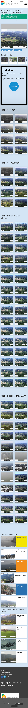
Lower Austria (14, 21)
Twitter (5, 676)
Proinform (5, 670)
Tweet (5, 50)
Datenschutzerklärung (6, 674)
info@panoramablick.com (7, 685)
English (25, 1)
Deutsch (21, 1)
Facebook (2, 676)
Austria (7, 21)
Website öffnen (14, 86)
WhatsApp (19, 50)
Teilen (11, 50)
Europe (2, 21)
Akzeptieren (14, 706)
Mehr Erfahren (18, 703)
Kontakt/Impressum (5, 672)
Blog (8, 676)
